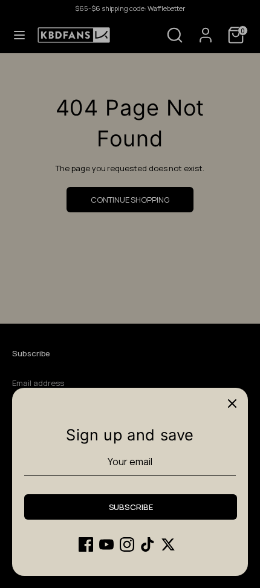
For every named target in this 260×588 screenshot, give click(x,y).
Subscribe (131, 506)
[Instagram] (127, 544)
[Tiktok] (147, 544)
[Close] (232, 403)
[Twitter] (168, 544)
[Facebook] (86, 544)
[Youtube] (106, 544)
